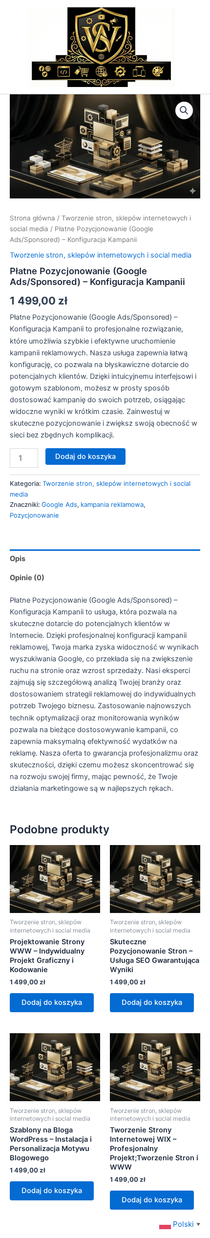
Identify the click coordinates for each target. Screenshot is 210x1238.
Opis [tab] (17, 558)
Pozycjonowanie (34, 515)
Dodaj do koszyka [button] (51, 1002)
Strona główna (32, 218)
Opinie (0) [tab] (27, 577)
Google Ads (59, 504)
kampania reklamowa (112, 504)
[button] (184, 110)
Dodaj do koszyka (85, 456)
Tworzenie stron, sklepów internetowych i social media (100, 255)
